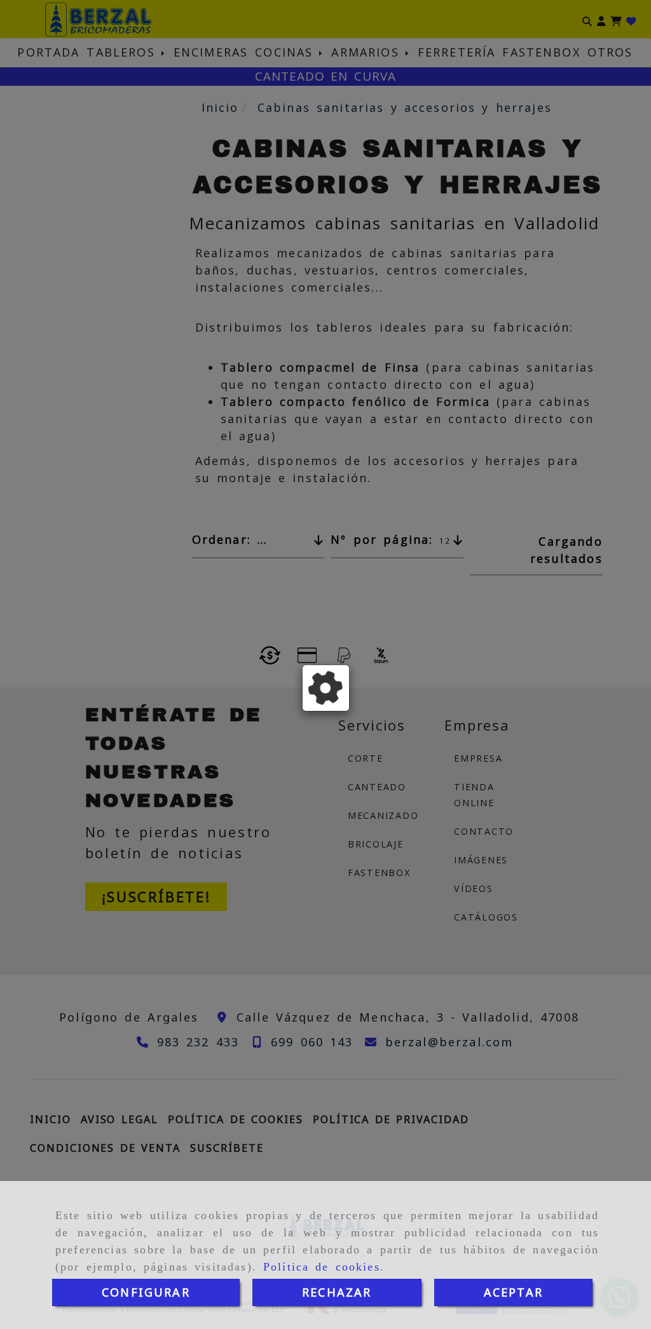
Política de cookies (321, 1266)
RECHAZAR (336, 1292)
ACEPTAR (513, 1292)
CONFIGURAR (146, 1292)
